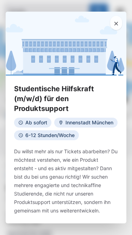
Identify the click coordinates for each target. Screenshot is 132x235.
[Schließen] (116, 23)
